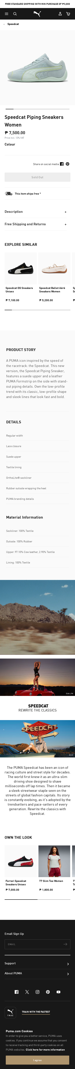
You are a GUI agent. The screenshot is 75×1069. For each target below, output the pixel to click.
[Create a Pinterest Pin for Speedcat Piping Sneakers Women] (67, 164)
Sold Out (37, 177)
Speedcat (13, 23)
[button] (7, 14)
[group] (21, 275)
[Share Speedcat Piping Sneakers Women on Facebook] (62, 164)
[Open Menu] (7, 14)
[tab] (9, 109)
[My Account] (60, 13)
